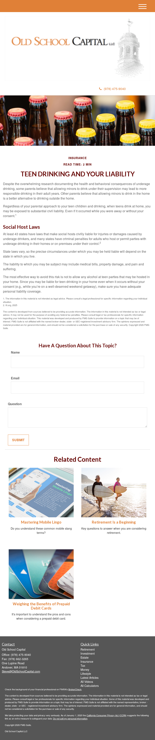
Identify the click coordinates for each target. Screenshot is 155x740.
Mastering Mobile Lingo (41, 522)
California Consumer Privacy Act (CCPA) (107, 715)
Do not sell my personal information (70, 718)
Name (15, 352)
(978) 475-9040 (115, 88)
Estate (85, 657)
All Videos (87, 682)
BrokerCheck (75, 689)
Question (15, 404)
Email (15, 378)
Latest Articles (89, 678)
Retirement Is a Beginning (114, 522)
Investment (88, 653)
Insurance (87, 661)
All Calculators (90, 686)
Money (85, 670)
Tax (83, 665)
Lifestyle (86, 674)
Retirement (88, 649)
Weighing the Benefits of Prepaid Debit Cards (41, 606)
